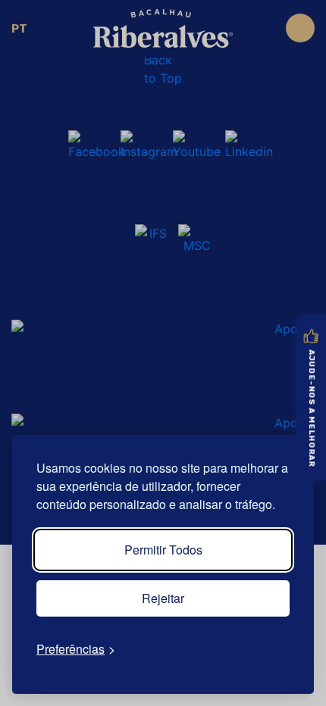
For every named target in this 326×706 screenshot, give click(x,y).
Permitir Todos (163, 549)
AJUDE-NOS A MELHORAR (311, 408)
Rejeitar (163, 598)
